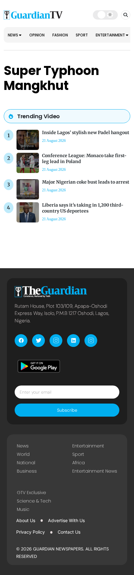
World (23, 454)
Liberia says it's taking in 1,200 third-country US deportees (82, 208)
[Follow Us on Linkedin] (73, 340)
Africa (78, 463)
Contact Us (69, 532)
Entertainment (111, 35)
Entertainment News (94, 471)
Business (27, 471)
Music (23, 509)
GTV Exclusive (31, 492)
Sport (82, 35)
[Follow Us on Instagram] (56, 340)
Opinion (37, 35)
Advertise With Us (66, 520)
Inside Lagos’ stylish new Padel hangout (85, 132)
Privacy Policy (30, 532)
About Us (25, 520)
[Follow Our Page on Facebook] (21, 340)
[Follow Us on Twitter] (38, 340)
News (13, 35)
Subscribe (67, 410)
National (26, 463)
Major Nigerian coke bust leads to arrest (85, 182)
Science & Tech (34, 501)
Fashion (60, 35)
